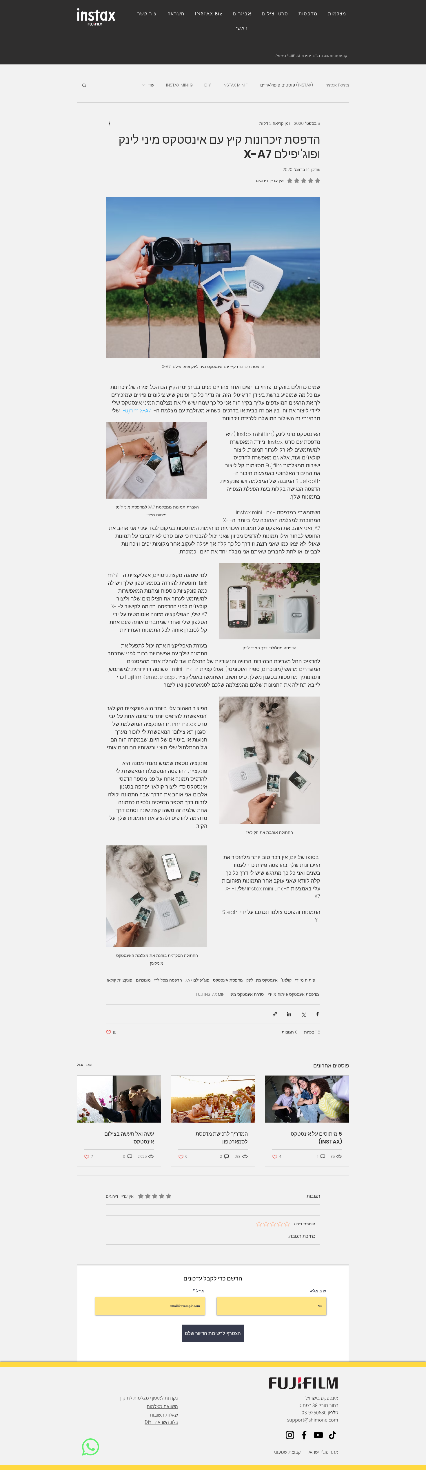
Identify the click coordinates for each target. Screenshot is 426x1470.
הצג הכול (84, 1064)
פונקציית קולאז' (119, 980)
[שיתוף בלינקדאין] (289, 1014)
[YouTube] (318, 1435)
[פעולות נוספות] (109, 123)
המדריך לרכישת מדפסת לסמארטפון (222, 1137)
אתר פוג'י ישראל (323, 1452)
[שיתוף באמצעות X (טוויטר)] (303, 1014)
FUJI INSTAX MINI (210, 994)
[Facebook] (304, 1435)
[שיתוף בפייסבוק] (317, 1014)
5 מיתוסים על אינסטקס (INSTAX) (316, 1137)
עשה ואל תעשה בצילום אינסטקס (129, 1137)
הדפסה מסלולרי (168, 980)
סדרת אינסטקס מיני (247, 994)
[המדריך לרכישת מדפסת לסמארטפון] (213, 1099)
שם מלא (318, 1291)
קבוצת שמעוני (287, 1452)
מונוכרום (143, 980)
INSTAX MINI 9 (179, 85)
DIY (207, 85)
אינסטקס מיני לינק (262, 980)
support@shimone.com (312, 1419)
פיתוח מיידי (305, 980)
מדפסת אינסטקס (228, 980)
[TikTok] (332, 1435)
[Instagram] (290, 1435)
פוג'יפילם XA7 (197, 980)
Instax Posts (337, 85)
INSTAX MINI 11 (236, 85)
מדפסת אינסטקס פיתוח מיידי (293, 994)
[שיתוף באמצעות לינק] (275, 1014)
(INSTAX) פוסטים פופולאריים (286, 85)
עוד (151, 85)
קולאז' (286, 980)
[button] (147, 14)
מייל (200, 1291)
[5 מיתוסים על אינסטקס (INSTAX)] (307, 1099)
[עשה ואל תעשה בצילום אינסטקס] (119, 1099)
